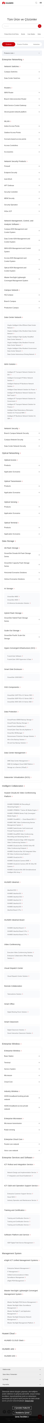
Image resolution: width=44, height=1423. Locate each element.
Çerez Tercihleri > (22, 1417)
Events (23, 34)
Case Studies (31, 34)
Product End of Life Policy (11, 34)
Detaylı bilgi (29, 1401)
